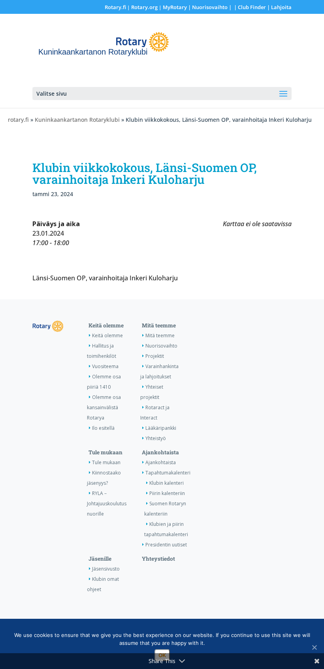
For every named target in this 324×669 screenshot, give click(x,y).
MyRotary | (177, 7)
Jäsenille (100, 558)
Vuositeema (105, 366)
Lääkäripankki (160, 428)
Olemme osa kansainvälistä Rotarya (104, 407)
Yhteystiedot (158, 558)
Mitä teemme (159, 325)
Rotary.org (144, 7)
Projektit (154, 356)
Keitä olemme (106, 325)
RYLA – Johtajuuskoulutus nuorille (106, 503)
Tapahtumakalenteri (167, 472)
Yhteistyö (155, 438)
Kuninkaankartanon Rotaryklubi (77, 119)
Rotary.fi (115, 7)
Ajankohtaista (160, 452)
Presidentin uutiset (166, 544)
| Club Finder (249, 7)
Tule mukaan (105, 452)
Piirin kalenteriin (167, 493)
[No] (314, 647)
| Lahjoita (279, 7)
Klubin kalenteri (166, 483)
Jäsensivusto (106, 568)
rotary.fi (18, 119)
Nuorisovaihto (210, 7)
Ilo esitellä (103, 428)
